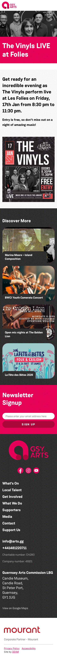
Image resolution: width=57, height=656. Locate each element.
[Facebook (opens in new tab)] (21, 471)
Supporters (11, 510)
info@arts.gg (13, 541)
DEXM (15, 651)
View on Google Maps (15, 608)
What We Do (12, 503)
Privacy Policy (11, 648)
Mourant (33, 639)
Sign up (28, 424)
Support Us (11, 530)
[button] (52, 5)
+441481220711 (14, 548)
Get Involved (12, 496)
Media (7, 516)
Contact (8, 523)
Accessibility (29, 648)
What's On (10, 483)
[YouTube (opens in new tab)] (36, 471)
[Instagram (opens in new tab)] (28, 471)
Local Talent (12, 490)
